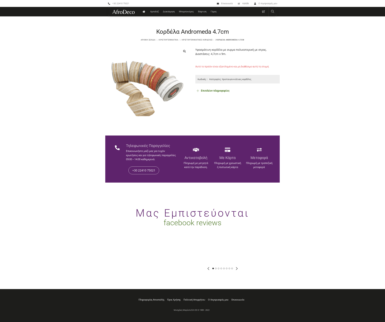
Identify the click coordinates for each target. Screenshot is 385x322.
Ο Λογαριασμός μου (267, 3)
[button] (184, 51)
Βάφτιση (202, 11)
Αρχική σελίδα (148, 40)
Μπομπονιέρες (186, 11)
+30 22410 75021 (120, 3)
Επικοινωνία (227, 3)
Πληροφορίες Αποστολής (151, 299)
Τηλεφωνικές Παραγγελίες (148, 146)
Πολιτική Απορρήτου (194, 299)
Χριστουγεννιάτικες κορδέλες (197, 40)
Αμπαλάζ (154, 11)
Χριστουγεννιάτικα (168, 40)
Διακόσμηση (169, 11)
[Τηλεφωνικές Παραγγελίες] (117, 148)
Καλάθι (245, 3)
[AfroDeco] (123, 11)
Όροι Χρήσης (174, 299)
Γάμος (214, 11)
